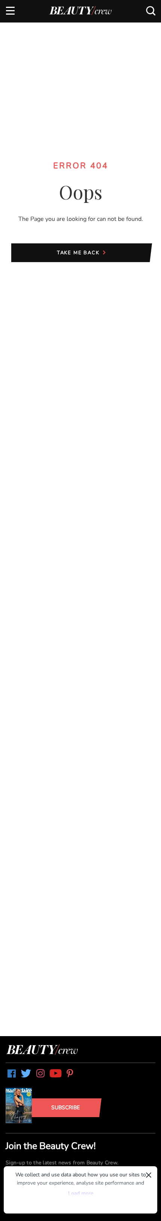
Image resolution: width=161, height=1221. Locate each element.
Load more (80, 1193)
